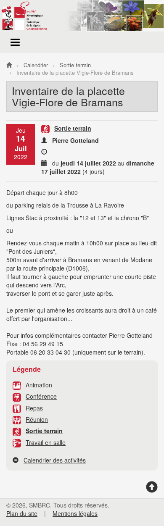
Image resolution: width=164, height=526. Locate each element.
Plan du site (21, 513)
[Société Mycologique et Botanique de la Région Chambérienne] (9, 65)
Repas (34, 408)
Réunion (37, 419)
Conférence (41, 396)
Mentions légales (75, 513)
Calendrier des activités (55, 460)
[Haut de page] (152, 490)
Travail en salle (46, 442)
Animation (39, 385)
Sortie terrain (44, 430)
